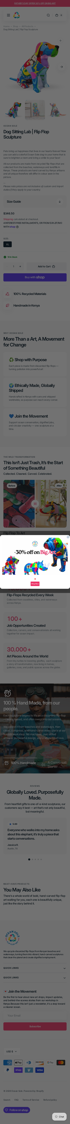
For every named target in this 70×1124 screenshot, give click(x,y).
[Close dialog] (68, 537)
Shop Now (35, 584)
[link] (35, 556)
